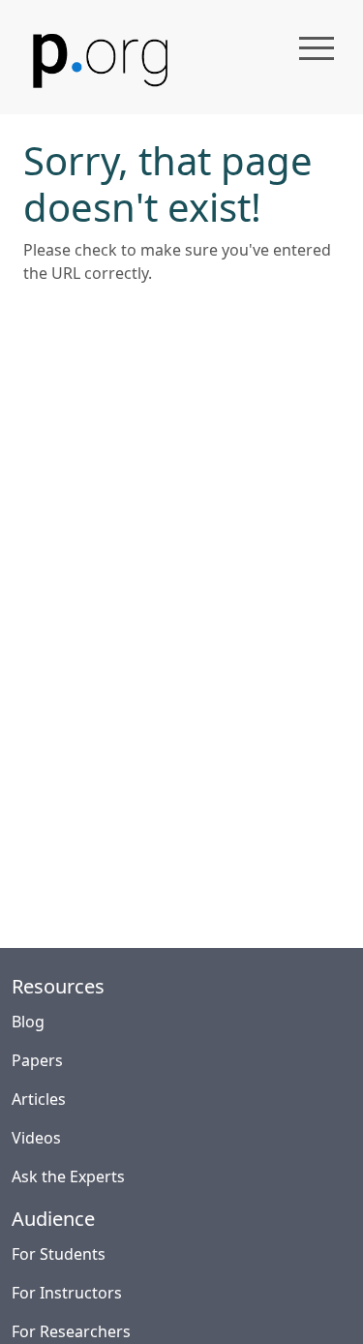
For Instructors (67, 1292)
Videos (36, 1137)
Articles (39, 1099)
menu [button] (316, 48)
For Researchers (71, 1331)
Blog (28, 1021)
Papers (37, 1060)
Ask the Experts (68, 1176)
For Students (59, 1254)
